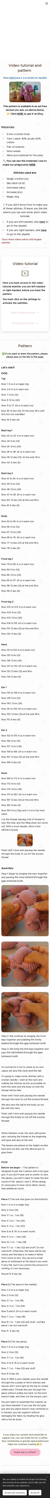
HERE (20, 113)
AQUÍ (12, 77)
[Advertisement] (25, 34)
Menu (46, 3)
